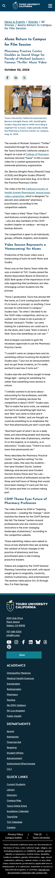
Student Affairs (15, 752)
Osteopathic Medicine (19, 673)
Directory (12, 795)
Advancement (14, 758)
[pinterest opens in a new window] (9, 646)
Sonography (13, 683)
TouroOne (12, 816)
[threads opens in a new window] (45, 642)
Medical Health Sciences (20, 678)
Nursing (11, 699)
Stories (33, 22)
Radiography (14, 689)
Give (22, 655)
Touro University (38, 837)
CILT (9, 769)
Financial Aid (14, 742)
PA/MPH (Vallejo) (16, 705)
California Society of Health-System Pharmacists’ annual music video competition (27, 192)
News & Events (15, 22)
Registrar (12, 747)
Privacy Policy (15, 834)
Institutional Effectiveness (21, 763)
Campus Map (14, 800)
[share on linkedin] (16, 78)
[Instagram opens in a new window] (16, 642)
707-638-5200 (13, 631)
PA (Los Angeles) (16, 710)
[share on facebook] (7, 78)
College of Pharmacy (37, 154)
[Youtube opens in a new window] (9, 642)
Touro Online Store (17, 805)
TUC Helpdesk (14, 822)
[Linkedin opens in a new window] (31, 642)
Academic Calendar (18, 811)
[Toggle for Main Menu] (50, 5)
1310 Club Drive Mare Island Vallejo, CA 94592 (15, 622)
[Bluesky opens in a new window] (38, 642)
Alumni (10, 731)
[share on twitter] (24, 78)
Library (11, 789)
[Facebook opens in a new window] (23, 642)
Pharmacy (12, 694)
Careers (11, 827)
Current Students (16, 784)
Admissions (13, 736)
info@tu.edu (13, 635)
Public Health (14, 716)
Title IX (35, 834)
